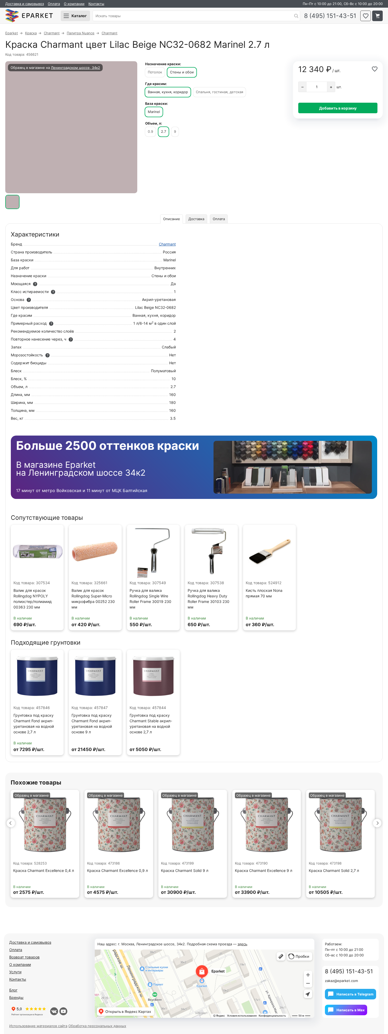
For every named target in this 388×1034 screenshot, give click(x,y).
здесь (242, 944)
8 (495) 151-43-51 (330, 16)
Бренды (16, 997)
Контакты (96, 4)
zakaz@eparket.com (341, 981)
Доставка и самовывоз (24, 4)
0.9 (150, 131)
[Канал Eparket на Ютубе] (63, 1011)
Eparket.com (29, 16)
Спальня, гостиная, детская (219, 92)
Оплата (54, 4)
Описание (171, 219)
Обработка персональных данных (97, 1026)
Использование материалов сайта (38, 1026)
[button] (11, 823)
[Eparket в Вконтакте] (54, 1011)
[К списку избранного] (365, 16)
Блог (13, 990)
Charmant (167, 244)
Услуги (15, 972)
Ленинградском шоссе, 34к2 (75, 67)
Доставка (196, 219)
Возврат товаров (24, 957)
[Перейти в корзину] (377, 16)
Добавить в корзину (338, 108)
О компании (74, 4)
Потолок (155, 72)
